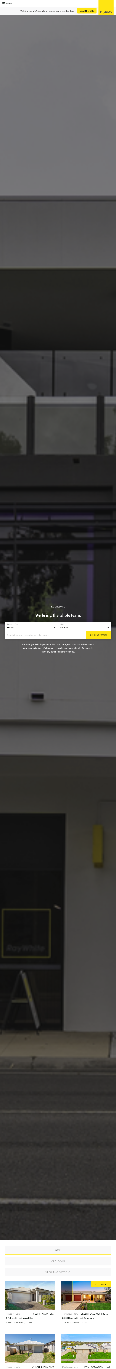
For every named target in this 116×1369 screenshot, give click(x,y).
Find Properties (98, 635)
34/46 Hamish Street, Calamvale (78, 1318)
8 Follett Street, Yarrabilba (19, 1318)
